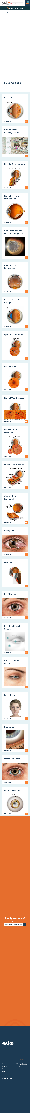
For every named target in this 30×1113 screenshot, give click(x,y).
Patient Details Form (7, 1078)
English (14, 3)
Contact (4, 1064)
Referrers (4, 1076)
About (3, 1073)
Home (3, 12)
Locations (4, 1066)
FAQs (3, 1069)
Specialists (4, 1071)
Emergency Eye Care (16, 8)
